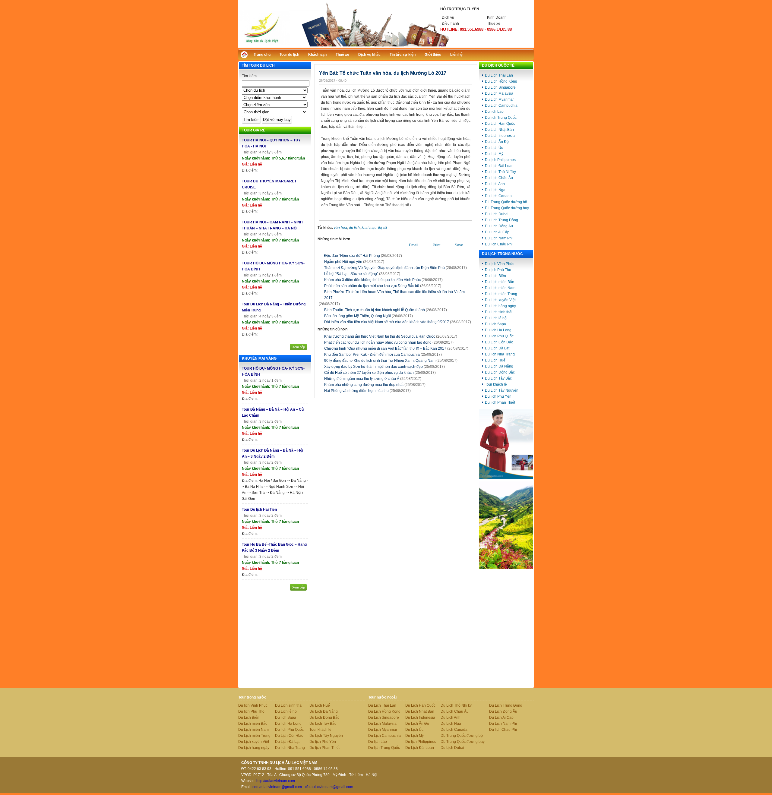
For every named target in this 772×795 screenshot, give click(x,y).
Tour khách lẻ (496, 384)
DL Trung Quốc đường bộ (506, 202)
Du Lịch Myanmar (499, 99)
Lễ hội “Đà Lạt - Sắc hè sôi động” (351, 274)
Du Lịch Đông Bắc (500, 372)
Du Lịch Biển (495, 276)
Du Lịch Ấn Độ (497, 142)
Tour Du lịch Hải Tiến (259, 509)
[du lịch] (506, 568)
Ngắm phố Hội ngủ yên (343, 262)
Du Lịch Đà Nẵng (499, 366)
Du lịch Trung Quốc (501, 117)
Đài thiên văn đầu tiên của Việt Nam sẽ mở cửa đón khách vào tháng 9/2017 (386, 322)
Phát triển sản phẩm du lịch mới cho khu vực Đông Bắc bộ (371, 286)
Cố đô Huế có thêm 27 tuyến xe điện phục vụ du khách (380, 373)
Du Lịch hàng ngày (500, 306)
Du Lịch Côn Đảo (499, 342)
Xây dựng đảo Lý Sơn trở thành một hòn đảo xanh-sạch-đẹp (384, 366)
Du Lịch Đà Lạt (497, 348)
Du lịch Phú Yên (498, 396)
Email (413, 245)
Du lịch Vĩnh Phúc (499, 264)
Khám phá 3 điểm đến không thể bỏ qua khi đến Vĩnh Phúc (372, 280)
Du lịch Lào (494, 111)
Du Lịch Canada (498, 196)
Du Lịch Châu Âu (499, 178)
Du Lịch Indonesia (500, 136)
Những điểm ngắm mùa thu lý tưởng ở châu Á (372, 379)
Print (436, 245)
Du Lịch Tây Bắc (498, 378)
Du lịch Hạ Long (498, 330)
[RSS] (524, 54)
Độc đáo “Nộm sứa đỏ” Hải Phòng (352, 256)
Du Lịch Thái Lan (499, 75)
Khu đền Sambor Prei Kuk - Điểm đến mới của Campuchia (383, 354)
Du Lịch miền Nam (500, 288)
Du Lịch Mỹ (494, 154)
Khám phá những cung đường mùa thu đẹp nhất (375, 385)
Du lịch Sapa (495, 324)
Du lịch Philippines (500, 160)
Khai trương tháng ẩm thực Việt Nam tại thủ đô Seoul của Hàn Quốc (390, 336)
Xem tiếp (298, 347)
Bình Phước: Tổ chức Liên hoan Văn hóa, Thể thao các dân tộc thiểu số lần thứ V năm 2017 (394, 295)
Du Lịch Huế (495, 360)
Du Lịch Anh (495, 184)
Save (459, 245)
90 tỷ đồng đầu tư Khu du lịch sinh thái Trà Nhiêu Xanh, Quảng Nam (390, 360)
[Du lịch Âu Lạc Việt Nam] (386, 46)
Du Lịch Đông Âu (499, 226)
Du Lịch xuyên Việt (500, 300)
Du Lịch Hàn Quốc (500, 123)
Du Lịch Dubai (496, 214)
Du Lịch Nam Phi (499, 238)
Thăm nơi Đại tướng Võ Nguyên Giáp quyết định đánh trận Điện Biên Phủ (384, 268)
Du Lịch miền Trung (501, 294)
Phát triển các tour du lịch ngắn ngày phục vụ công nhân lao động (389, 342)
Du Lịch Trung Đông (501, 220)
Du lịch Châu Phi (499, 244)
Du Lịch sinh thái (498, 312)
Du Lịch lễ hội (496, 318)
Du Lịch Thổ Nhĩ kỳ (500, 172)
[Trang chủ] (246, 56)
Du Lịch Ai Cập (497, 232)
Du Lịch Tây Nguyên (501, 390)
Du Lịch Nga (495, 190)
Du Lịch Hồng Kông (501, 81)
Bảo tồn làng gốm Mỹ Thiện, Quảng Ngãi (357, 316)
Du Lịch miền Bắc (499, 282)
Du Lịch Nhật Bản (499, 130)
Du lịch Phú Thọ (498, 270)
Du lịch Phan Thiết (500, 402)
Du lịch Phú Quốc (499, 336)
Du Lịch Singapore (500, 87)
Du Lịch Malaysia (499, 93)
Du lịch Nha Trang (500, 354)
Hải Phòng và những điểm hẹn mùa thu (367, 391)
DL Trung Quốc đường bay (507, 208)
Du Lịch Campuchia (501, 105)
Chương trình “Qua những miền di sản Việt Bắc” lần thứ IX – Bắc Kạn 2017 (396, 348)
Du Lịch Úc (494, 148)
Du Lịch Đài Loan (499, 166)
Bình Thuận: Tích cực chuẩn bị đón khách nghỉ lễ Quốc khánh (374, 310)
